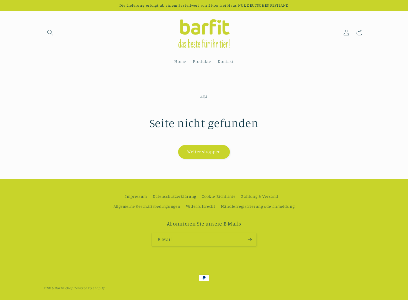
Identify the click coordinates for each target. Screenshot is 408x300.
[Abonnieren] (249, 240)
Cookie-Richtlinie (219, 196)
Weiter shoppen (204, 151)
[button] (50, 32)
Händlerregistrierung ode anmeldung (257, 206)
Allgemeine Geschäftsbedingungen (147, 206)
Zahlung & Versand (259, 196)
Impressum (136, 196)
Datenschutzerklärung (174, 196)
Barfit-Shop (64, 288)
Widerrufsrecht (200, 206)
